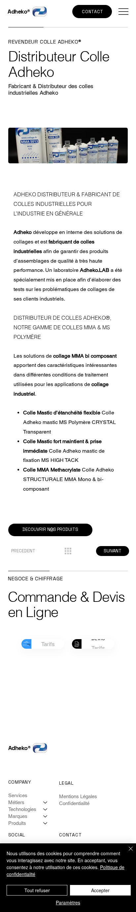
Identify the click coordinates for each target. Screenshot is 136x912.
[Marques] (45, 816)
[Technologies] (45, 809)
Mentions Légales (78, 796)
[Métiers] (45, 802)
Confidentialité (74, 803)
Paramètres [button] (68, 902)
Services (17, 795)
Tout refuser (37, 890)
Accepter (100, 890)
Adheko (17, 11)
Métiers (16, 802)
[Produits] (45, 823)
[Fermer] (127, 853)
